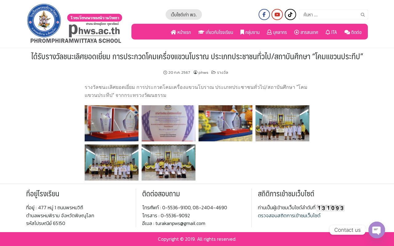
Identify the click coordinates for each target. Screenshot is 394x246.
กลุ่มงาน (251, 32)
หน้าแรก (183, 32)
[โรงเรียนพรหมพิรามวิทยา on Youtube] (277, 14)
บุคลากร (279, 32)
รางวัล (222, 72)
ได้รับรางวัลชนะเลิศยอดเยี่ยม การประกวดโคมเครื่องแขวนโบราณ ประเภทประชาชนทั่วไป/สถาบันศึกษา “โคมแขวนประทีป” (197, 56)
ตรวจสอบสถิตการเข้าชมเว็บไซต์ (289, 215)
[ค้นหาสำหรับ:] (333, 14)
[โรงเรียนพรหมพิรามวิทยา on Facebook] (264, 14)
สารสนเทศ (308, 32)
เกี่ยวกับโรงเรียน (218, 32)
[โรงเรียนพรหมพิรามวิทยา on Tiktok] (290, 14)
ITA (333, 32)
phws (203, 72)
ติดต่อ (356, 32)
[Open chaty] (376, 230)
